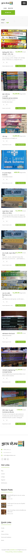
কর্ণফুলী (7, 22)
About (2, 540)
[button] (2, 8)
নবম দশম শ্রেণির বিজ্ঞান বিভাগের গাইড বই (7, 295)
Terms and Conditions (6, 537)
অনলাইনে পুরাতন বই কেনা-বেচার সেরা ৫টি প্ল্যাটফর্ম (16, 503)
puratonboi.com (13, 549)
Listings (3, 477)
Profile (2, 528)
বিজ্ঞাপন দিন (8, 12)
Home (2, 22)
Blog (2, 470)
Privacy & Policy (5, 534)
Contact (3, 473)
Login (5, 8)
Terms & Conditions (17, 551)
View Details (21, 66)
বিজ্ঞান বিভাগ (10, 56)
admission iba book (8, 333)
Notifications (4, 483)
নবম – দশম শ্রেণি (5, 56)
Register (10, 8)
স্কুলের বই (13, 56)
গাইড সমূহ (4, 136)
